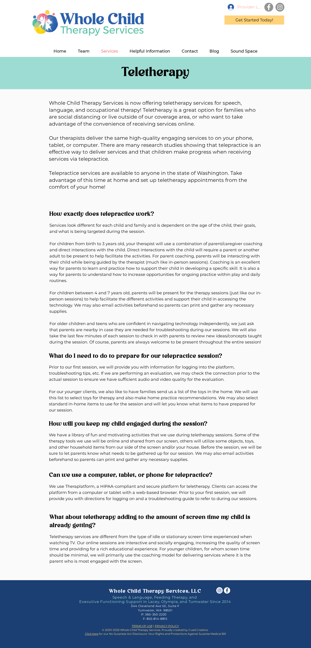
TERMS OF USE (142, 626)
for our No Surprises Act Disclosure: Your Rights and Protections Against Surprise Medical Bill (155, 633)
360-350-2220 (156, 614)
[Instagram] (279, 7)
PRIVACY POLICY (167, 626)
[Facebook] (268, 7)
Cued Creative (198, 630)
